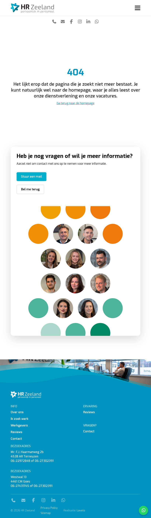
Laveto (81, 510)
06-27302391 (44, 461)
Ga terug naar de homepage (75, 103)
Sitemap (46, 513)
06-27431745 (20, 486)
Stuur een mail (31, 176)
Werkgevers (19, 425)
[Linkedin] (88, 21)
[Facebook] (71, 21)
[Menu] (136, 8)
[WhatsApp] (96, 21)
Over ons (17, 412)
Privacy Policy (49, 508)
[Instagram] (79, 21)
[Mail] (63, 21)
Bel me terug (30, 189)
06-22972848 (20, 461)
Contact (16, 439)
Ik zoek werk (19, 419)
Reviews (16, 432)
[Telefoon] (54, 21)
